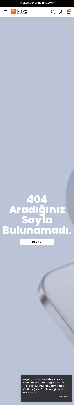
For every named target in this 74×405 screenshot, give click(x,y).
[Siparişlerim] (61, 12)
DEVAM (37, 242)
